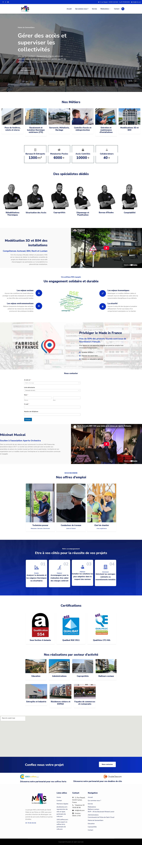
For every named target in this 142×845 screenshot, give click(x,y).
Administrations (59, 676)
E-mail (26, 404)
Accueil (69, 9)
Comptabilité (130, 212)
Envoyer (28, 419)
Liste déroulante (29, 387)
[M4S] (25, 9)
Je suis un (27, 380)
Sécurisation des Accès (36, 212)
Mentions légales (62, 804)
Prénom (26, 400)
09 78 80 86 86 (125, 2)
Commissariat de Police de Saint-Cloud (101, 817)
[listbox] (52, 383)
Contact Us (24, 69)
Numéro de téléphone (31, 411)
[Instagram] (8, 2)
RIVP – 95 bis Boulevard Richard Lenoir (101, 812)
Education (91, 824)
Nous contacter (107, 764)
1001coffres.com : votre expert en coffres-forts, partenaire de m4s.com (62, 824)
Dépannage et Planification (83, 213)
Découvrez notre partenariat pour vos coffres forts (43, 781)
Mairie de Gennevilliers (95, 820)
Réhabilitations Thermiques (12, 213)
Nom (54, 400)
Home (59, 797)
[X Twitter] (5, 2)
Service (94, 9)
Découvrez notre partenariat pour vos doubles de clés (97, 781)
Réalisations (105, 9)
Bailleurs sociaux (93, 809)
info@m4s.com (137, 2)
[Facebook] (3, 2)
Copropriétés (59, 212)
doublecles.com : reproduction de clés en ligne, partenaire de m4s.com (62, 811)
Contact (116, 9)
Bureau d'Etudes (106, 212)
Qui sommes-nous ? (81, 9)
